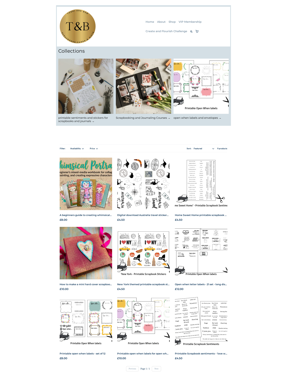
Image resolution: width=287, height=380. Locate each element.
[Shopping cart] (197, 31)
